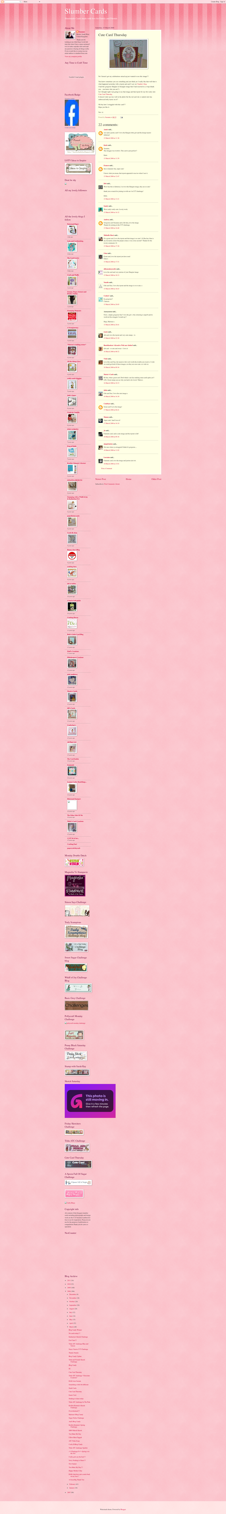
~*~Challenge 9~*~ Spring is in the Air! (79, 1452)
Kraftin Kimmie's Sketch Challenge (77, 1406)
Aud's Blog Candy (75, 1421)
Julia (105, 390)
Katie (106, 145)
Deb (105, 183)
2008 (69, 1291)
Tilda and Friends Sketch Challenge (77, 1361)
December (72, 1294)
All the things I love (74, 361)
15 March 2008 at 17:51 (111, 262)
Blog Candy (73, 1365)
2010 (69, 1284)
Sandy (106, 206)
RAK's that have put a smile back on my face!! (79, 1475)
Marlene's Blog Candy (76, 1414)
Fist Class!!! (73, 1340)
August (71, 1309)
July (70, 1312)
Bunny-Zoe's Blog (73, 550)
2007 (69, 1492)
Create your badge (70, 127)
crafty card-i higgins (74, 378)
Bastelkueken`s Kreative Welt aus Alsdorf (118, 345)
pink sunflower (72, 674)
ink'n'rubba (71, 583)
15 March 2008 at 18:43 (111, 289)
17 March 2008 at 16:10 (111, 423)
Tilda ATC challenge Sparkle (78, 1448)
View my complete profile (73, 56)
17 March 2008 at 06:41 (111, 410)
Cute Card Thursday (105, 94)
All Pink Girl (71, 742)
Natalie (106, 282)
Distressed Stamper (74, 799)
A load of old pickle (74, 600)
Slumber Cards (86, 11)
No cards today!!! (74, 1333)
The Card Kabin (73, 759)
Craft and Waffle (73, 275)
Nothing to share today (76, 1398)
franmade (70, 765)
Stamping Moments (74, 310)
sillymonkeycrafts (110, 269)
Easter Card (72, 1395)
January (72, 1488)
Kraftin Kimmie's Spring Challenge (77, 1426)
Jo (104, 430)
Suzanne (82, 32)
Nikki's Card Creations (75, 821)
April (71, 1323)
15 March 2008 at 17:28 (111, 246)
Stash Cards (72, 1388)
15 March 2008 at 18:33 (111, 275)
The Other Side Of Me (75, 815)
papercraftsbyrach (73, 848)
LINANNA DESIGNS (74, 480)
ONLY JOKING (73, 429)
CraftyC (107, 296)
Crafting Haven (72, 617)
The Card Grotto (73, 258)
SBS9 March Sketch (75, 1430)
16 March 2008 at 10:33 (111, 383)
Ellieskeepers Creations (75, 657)
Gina (105, 253)
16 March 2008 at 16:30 (111, 396)
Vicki (105, 359)
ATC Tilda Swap (74, 1441)
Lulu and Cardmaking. (75, 241)
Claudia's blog (142, 84)
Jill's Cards (71, 708)
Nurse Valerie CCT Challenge (78, 1349)
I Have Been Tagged (75, 1437)
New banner (73, 1464)
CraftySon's (71, 725)
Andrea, (106, 219)
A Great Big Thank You (76, 1480)
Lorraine (107, 457)
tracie (106, 332)
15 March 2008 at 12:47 (111, 176)
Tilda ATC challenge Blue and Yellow (78, 1345)
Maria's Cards (109, 374)
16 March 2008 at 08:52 (111, 351)
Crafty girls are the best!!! (77, 1457)
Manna (106, 417)
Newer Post (100, 479)
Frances (106, 165)
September (73, 1305)
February (72, 1484)
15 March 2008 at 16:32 (111, 212)
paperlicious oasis (73, 516)
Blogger (123, 1509)
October (72, 1301)
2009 (69, 1287)
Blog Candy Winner (75, 1330)
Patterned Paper (73, 224)
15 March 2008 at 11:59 (111, 158)
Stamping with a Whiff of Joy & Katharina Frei (77, 498)
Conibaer (107, 403)
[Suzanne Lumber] (72, 125)
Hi (69, 1369)
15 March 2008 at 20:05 (111, 304)
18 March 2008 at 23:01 (111, 464)
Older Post (156, 479)
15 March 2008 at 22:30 (111, 338)
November (73, 1298)
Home (128, 479)
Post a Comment (106, 468)
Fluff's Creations (73, 651)
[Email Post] (121, 117)
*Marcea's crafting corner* (76, 344)
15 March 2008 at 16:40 (111, 228)
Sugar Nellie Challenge (76, 1418)
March (71, 1327)
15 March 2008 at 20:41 (111, 324)
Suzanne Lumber (70, 98)
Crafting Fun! (72, 844)
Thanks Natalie (74, 1353)
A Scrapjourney (72, 327)
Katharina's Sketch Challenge (78, 1337)
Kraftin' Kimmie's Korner (76, 463)
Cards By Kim (72, 533)
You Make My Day (75, 1434)
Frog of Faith (71, 446)
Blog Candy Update (75, 1356)
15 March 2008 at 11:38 (111, 138)
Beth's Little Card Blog (75, 634)
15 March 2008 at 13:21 (111, 199)
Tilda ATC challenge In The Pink (79, 1402)
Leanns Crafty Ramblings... (76, 782)
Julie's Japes (71, 395)
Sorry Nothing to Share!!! (77, 1460)
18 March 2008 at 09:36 (111, 437)
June (71, 1316)
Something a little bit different (78, 1384)
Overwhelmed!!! (74, 1411)
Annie (106, 129)
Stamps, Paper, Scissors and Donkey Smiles (76, 293)
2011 (69, 1280)
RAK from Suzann (75, 1381)
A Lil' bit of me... (73, 838)
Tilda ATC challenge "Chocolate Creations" (79, 1376)
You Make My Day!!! (76, 1467)
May (71, 1319)
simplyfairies (108, 444)
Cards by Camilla (73, 412)
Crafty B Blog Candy (76, 1444)
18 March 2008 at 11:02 (111, 450)
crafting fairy (72, 566)
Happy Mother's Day (75, 1471)
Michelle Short (109, 235)
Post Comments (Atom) (112, 484)
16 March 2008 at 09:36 (111, 367)
